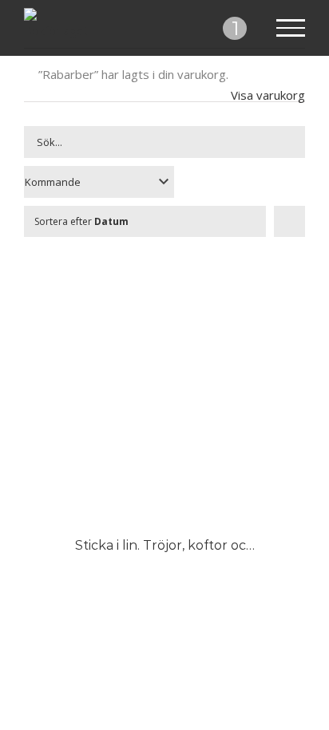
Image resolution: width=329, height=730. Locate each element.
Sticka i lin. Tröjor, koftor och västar (185, 545)
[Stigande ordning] (289, 221)
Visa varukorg (268, 95)
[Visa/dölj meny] (291, 28)
